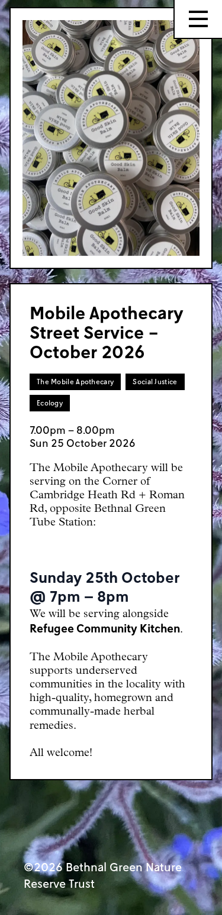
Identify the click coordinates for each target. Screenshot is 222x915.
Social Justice (155, 381)
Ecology (50, 402)
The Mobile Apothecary (75, 381)
